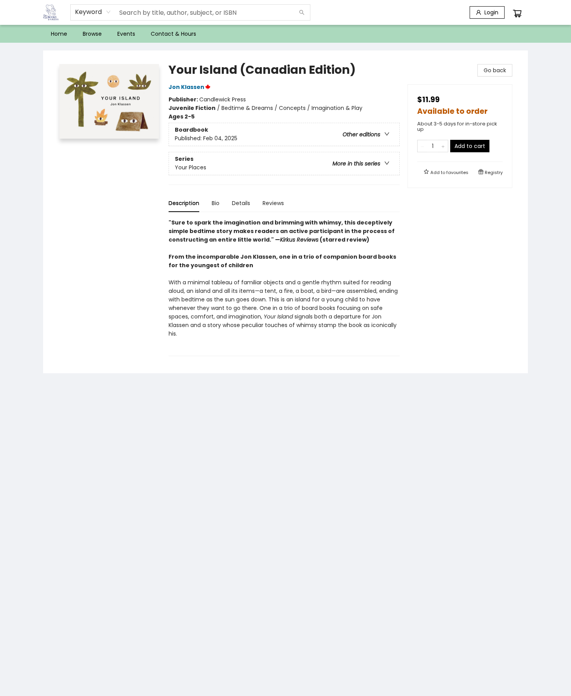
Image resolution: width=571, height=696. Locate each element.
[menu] (285, 34)
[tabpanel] (284, 287)
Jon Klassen (186, 87)
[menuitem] (59, 34)
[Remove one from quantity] (422, 146)
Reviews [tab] (273, 203)
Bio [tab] (215, 203)
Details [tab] (241, 203)
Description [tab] (184, 203)
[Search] (302, 12)
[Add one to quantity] (443, 146)
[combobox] (93, 12)
